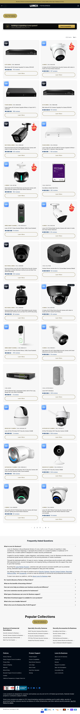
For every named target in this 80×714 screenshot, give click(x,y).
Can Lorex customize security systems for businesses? (21, 590)
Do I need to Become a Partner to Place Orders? (18, 580)
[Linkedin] (39, 688)
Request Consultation (60, 664)
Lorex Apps (32, 664)
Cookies (5, 675)
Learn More (21, 73)
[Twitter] (37, 688)
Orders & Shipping (7, 664)
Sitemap (31, 673)
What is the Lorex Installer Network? (15, 601)
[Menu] (2, 6)
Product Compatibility (34, 659)
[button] (75, 37)
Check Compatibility (66, 26)
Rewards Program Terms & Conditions (12, 673)
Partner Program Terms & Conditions (12, 659)
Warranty (5, 667)
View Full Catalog (10, 16)
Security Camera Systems (57, 571)
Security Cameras (44, 571)
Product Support (33, 656)
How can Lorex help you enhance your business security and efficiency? (26, 587)
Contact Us (57, 659)
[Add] (35, 384)
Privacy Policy (6, 662)
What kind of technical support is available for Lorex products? (23, 598)
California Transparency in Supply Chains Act (14, 678)
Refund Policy (6, 670)
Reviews (57, 662)
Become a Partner (20, 1)
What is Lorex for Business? (12, 546)
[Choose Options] (72, 262)
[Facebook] (28, 688)
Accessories (22, 573)
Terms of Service (7, 656)
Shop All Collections (40, 622)
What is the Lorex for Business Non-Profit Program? (20, 605)
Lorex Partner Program (22, 567)
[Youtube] (34, 688)
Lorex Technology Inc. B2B (13, 709)
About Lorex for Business (40, 576)
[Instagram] (31, 688)
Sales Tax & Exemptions (60, 667)
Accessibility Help (59, 670)
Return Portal (32, 667)
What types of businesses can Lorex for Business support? (22, 594)
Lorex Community (59, 673)
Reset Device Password (34, 662)
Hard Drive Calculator (34, 670)
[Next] (48, 527)
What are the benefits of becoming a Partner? (18, 583)
